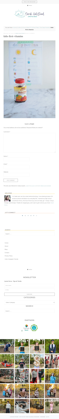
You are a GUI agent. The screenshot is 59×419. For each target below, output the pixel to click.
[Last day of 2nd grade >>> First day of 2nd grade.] (37, 346)
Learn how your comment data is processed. (38, 185)
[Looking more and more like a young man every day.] (22, 391)
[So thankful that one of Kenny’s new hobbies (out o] (37, 406)
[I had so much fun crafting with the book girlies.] (7, 376)
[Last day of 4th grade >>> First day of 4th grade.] (22, 346)
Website (6, 172)
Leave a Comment (30, 33)
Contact (7, 252)
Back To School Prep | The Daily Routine (38, 27)
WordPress (42, 416)
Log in (47, 416)
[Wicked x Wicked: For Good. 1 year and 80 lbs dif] (37, 376)
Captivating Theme (23, 416)
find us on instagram (29, 1)
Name (6, 156)
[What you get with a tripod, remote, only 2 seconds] (7, 391)
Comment (7, 131)
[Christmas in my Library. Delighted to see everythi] (22, 376)
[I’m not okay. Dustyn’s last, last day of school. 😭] (22, 361)
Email (5, 164)
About (6, 246)
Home (15, 27)
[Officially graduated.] (7, 346)
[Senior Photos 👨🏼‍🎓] (7, 361)
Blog (6, 249)
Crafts (19, 27)
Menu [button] (30, 5)
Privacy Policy (8, 256)
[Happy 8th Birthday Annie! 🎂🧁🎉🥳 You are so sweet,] (37, 361)
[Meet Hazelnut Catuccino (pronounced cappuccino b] (22, 406)
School (24, 27)
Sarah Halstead (29, 14)
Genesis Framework (34, 416)
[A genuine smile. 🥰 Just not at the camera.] (37, 391)
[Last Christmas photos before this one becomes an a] (7, 406)
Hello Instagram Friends (11, 259)
